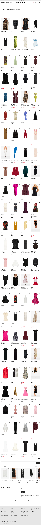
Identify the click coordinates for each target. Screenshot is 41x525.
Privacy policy (3, 521)
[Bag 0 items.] (39, 2)
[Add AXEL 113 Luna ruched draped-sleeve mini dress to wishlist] (9, 423)
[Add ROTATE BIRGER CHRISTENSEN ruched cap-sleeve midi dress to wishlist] (39, 405)
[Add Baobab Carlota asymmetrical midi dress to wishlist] (29, 129)
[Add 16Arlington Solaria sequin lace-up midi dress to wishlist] (39, 92)
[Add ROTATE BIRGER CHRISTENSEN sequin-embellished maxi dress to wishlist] (39, 239)
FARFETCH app (13, 512)
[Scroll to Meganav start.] (27, 5)
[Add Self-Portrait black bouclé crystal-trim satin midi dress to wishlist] (29, 19)
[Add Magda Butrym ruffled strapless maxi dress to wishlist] (9, 257)
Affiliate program (23, 508)
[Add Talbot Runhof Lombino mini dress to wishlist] (39, 294)
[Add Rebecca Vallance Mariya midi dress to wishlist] (29, 55)
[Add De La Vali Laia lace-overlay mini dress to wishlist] (9, 311)
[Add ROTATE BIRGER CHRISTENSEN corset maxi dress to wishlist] (39, 73)
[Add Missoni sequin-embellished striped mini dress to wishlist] (29, 405)
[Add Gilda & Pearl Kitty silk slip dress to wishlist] (9, 330)
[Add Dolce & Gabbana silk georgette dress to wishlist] (39, 441)
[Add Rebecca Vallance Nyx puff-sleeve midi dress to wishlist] (29, 441)
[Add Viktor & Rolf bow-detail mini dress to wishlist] (29, 184)
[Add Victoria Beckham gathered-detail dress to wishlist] (9, 349)
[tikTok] (34, 513)
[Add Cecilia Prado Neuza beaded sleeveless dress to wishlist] (9, 73)
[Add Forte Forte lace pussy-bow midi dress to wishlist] (39, 147)
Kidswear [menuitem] (11, 2)
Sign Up (23, 492)
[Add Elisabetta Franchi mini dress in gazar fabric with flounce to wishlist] (29, 349)
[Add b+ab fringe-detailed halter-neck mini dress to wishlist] (29, 423)
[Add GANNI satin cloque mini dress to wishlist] (19, 239)
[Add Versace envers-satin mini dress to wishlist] (39, 275)
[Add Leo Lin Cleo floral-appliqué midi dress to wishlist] (29, 386)
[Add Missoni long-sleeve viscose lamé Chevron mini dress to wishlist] (19, 19)
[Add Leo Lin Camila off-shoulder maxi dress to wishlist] (29, 166)
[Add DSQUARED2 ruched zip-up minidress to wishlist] (19, 92)
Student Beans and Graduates (25, 512)
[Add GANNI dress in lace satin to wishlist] (19, 129)
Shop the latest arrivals (21, 0)
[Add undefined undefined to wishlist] (8, 468)
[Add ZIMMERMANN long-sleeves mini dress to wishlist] (9, 294)
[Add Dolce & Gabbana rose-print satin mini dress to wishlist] (19, 294)
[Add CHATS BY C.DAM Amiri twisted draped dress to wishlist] (39, 55)
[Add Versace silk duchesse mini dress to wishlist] (19, 367)
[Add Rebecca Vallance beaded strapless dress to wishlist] (29, 330)
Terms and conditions (8, 521)
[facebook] (36, 513)
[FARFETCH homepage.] (20, 2)
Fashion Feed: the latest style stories (35, 509)
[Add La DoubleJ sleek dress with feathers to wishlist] (9, 55)
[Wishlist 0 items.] (37, 2)
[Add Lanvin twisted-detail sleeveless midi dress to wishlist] (9, 129)
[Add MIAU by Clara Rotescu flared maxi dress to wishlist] (29, 37)
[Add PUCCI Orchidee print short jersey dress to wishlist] (19, 330)
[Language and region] (34, 2)
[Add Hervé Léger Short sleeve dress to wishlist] (9, 386)
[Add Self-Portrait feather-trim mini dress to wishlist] (19, 441)
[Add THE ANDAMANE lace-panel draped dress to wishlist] (39, 423)
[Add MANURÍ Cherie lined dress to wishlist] (9, 239)
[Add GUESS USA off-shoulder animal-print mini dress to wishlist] (29, 92)
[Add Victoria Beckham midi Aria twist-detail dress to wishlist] (9, 92)
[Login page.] (36, 2)
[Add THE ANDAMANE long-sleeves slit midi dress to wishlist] (39, 166)
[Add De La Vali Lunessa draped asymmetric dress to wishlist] (29, 220)
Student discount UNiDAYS (24, 511)
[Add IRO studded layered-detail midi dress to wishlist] (39, 257)
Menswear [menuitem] (7, 2)
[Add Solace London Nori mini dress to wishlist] (9, 367)
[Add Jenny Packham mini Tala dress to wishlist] (19, 111)
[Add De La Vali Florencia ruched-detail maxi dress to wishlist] (9, 111)
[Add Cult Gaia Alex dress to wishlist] (39, 367)
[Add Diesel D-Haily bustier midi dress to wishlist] (39, 129)
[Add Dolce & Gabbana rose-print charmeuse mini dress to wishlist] (9, 220)
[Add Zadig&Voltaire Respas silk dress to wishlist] (19, 311)
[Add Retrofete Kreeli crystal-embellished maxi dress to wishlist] (19, 55)
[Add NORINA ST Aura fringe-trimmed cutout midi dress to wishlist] (9, 147)
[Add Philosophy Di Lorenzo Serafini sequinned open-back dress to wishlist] (19, 37)
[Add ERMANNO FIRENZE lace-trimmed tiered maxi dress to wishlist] (39, 311)
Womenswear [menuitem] (3, 2)
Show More (37, 466)
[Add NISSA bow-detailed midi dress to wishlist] (39, 330)
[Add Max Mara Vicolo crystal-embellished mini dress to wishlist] (29, 239)
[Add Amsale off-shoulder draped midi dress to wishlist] (19, 184)
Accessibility (14, 521)
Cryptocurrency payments (4, 515)
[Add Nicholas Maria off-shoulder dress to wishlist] (39, 220)
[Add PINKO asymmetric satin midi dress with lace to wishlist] (19, 386)
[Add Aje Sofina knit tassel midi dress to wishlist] (19, 405)
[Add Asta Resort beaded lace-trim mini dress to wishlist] (39, 37)
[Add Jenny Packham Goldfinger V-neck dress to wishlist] (29, 311)
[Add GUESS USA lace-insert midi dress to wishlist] (19, 275)
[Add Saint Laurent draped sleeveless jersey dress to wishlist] (19, 423)
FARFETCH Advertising (14, 515)
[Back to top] (39, 458)
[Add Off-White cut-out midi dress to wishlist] (19, 349)
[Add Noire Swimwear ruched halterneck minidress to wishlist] (19, 73)
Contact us (2, 508)
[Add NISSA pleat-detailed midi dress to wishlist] (9, 441)
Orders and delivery (3, 511)
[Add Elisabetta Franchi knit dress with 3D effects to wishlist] (29, 73)
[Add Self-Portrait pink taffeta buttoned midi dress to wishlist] (29, 275)
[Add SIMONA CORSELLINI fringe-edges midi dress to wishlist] (39, 349)
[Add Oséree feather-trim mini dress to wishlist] (19, 257)
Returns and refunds (4, 512)
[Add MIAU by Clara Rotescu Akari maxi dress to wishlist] (29, 202)
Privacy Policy (34, 494)
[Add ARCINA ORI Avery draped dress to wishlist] (29, 257)
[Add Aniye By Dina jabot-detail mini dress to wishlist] (9, 166)
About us (12, 508)
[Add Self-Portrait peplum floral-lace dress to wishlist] (9, 202)
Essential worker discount (24, 515)
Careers (12, 511)
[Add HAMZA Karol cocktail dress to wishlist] (9, 405)
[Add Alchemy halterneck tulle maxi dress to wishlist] (39, 111)
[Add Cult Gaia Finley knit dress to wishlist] (29, 294)
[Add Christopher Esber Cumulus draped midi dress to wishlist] (29, 111)
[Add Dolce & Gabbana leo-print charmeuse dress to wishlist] (9, 19)
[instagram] (32, 513)
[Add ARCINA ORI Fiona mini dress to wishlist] (19, 166)
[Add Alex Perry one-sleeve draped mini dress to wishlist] (19, 147)
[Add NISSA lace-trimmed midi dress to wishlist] (39, 184)
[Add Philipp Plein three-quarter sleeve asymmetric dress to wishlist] (9, 275)
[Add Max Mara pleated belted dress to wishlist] (39, 386)
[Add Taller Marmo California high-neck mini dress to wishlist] (39, 19)
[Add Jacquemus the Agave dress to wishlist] (9, 184)
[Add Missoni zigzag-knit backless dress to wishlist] (19, 202)
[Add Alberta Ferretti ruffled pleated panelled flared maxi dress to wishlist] (29, 147)
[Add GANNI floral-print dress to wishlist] (29, 367)
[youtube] (38, 513)
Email (21, 488)
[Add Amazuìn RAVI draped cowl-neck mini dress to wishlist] (9, 37)
